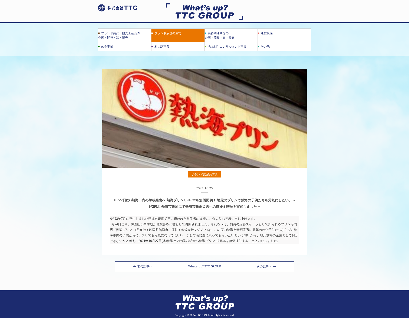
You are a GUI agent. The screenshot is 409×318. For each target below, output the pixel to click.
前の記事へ (144, 266)
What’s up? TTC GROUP (204, 266)
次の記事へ (264, 266)
